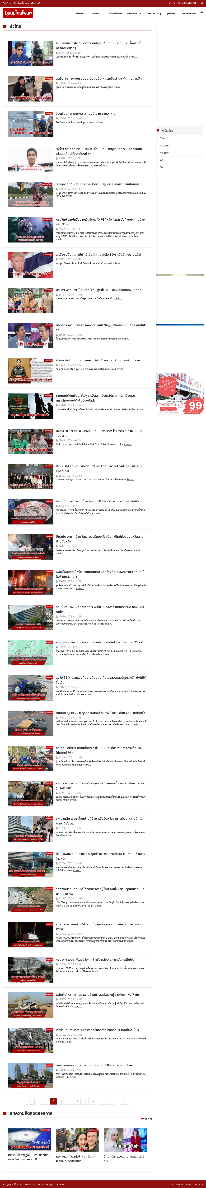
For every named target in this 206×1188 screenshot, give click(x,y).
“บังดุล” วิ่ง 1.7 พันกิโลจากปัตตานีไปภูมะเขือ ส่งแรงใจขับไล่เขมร (98, 184)
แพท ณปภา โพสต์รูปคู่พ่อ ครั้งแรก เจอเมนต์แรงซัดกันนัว (75, 1158)
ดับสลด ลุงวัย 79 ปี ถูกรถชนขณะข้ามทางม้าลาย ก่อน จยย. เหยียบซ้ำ (100, 713)
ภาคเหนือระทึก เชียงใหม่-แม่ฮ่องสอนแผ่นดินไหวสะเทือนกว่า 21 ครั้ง (100, 642)
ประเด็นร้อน (115, 13)
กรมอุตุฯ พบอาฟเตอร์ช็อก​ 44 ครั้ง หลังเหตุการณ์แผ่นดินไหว (95, 959)
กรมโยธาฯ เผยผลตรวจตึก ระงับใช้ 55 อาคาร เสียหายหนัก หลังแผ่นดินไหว (100, 609)
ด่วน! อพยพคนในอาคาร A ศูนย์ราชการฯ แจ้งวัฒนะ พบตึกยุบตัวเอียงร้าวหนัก (100, 856)
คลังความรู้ (154, 13)
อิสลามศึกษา (135, 13)
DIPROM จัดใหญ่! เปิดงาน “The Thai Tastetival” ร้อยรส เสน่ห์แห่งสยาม (99, 469)
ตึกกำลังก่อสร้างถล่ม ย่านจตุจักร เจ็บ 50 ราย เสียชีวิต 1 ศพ (94, 1065)
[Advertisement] (179, 73)
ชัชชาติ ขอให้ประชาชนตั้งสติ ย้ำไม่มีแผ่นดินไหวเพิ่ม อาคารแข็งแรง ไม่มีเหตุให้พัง (99, 750)
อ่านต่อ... (133, 56)
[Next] (109, 1101)
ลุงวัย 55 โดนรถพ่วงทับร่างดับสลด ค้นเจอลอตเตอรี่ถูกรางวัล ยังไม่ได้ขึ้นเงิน (101, 680)
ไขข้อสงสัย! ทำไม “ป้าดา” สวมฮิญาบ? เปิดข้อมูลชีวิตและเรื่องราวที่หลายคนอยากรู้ (98, 46)
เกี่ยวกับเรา (186, 1184)
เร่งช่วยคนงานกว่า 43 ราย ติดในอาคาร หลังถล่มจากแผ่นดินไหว (97, 1030)
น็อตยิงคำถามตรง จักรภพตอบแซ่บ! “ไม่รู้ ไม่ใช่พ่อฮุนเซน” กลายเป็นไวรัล (101, 328)
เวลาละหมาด (188, 13)
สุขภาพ (170, 13)
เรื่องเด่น (97, 13)
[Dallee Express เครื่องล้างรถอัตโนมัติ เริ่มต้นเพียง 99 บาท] (180, 393)
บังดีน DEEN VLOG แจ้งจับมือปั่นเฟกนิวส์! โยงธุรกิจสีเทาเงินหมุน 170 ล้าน (99, 433)
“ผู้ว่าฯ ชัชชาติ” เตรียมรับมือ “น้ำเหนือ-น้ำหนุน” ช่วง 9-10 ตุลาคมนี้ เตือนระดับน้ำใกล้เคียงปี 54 (99, 151)
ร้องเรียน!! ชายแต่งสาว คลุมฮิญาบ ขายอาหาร (85, 113)
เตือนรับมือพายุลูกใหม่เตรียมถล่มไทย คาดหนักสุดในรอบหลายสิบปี (29, 1157)
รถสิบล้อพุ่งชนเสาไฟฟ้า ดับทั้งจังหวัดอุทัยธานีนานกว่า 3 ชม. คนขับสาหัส (99, 927)
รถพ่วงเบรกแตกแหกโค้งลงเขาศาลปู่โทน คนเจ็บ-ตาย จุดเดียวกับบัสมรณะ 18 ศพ (100, 891)
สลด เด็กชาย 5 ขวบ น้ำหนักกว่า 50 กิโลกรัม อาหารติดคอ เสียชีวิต (98, 501)
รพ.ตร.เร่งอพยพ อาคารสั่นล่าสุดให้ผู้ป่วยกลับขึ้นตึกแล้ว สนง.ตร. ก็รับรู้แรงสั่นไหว (101, 786)
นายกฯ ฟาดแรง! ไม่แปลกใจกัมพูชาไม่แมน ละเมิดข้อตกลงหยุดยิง (98, 290)
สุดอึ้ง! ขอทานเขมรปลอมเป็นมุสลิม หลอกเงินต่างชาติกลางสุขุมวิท (99, 78)
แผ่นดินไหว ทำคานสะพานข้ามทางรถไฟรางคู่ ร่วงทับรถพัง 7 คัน (97, 994)
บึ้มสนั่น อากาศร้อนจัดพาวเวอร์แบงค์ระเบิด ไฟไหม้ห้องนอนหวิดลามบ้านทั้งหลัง (99, 539)
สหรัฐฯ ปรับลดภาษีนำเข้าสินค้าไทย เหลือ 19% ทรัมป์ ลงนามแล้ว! (98, 254)
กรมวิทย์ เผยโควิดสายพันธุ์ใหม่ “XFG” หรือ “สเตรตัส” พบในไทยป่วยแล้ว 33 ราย (100, 222)
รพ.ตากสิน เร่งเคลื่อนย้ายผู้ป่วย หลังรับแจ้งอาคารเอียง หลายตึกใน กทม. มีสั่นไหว (99, 821)
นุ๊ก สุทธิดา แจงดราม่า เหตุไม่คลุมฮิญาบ (124, 1158)
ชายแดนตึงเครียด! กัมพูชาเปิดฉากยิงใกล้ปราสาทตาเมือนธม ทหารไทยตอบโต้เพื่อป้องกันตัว (95, 398)
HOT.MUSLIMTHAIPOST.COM (185, 3)
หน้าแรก (81, 13)
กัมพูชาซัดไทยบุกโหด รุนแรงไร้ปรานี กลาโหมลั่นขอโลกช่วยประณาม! (100, 360)
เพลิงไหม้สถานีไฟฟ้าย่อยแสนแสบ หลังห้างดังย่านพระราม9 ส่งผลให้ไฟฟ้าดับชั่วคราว (100, 574)
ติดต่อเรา (198, 1184)
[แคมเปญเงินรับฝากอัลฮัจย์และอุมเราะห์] (180, 298)
